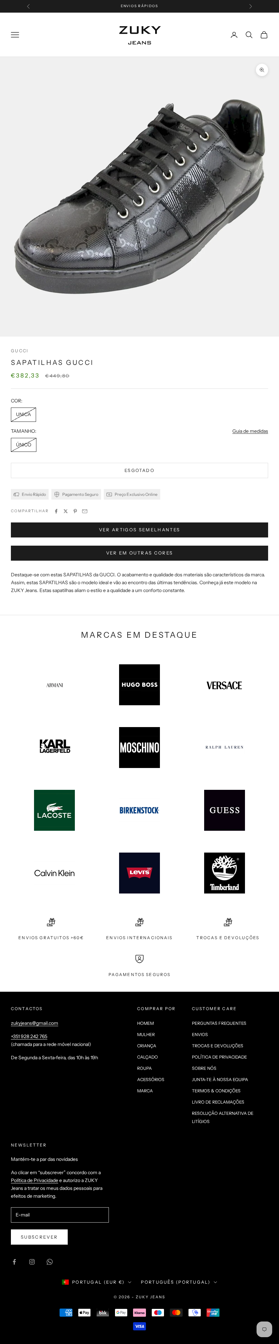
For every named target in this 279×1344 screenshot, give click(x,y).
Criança (146, 1045)
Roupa (144, 1068)
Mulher (146, 1034)
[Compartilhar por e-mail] (84, 511)
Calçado (147, 1057)
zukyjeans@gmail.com (34, 1023)
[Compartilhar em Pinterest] (75, 511)
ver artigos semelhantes (139, 529)
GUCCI (19, 350)
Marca (145, 1090)
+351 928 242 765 (29, 1036)
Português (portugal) (175, 1282)
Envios (200, 1034)
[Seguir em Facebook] (14, 1261)
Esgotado (139, 470)
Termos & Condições (216, 1090)
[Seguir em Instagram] (32, 1261)
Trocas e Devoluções (217, 1045)
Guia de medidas (250, 431)
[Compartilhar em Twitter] (65, 511)
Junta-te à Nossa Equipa (220, 1079)
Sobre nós (204, 1068)
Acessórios (150, 1079)
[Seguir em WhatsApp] (49, 1261)
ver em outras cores (139, 553)
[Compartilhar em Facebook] (56, 511)
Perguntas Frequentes (219, 1023)
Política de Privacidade (219, 1057)
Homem (145, 1023)
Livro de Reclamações (218, 1102)
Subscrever (39, 1237)
